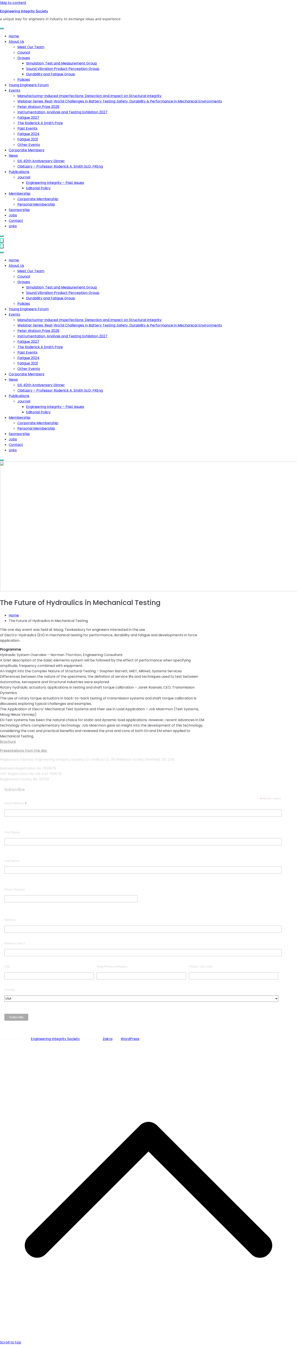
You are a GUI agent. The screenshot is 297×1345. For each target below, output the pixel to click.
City (7, 966)
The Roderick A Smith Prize (40, 122)
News (13, 155)
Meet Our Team (30, 47)
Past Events (27, 128)
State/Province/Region (112, 966)
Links (13, 226)
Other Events (28, 144)
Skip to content (13, 2)
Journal (23, 177)
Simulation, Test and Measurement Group (61, 63)
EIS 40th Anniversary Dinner (41, 160)
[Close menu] (1, 246)
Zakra (107, 1038)
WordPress (130, 1038)
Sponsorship (19, 209)
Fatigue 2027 (28, 117)
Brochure (8, 741)
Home (14, 36)
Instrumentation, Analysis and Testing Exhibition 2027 (62, 112)
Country (9, 989)
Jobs (13, 215)
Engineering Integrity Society (24, 11)
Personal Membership (36, 204)
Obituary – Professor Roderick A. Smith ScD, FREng (60, 166)
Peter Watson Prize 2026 (38, 106)
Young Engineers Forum (29, 84)
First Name (12, 832)
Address (10, 919)
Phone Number (14, 889)
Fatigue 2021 (27, 139)
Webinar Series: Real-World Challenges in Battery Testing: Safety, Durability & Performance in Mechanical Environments (119, 101)
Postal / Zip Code (201, 966)
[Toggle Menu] (1, 28)
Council (23, 52)
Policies (23, 79)
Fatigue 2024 (28, 133)
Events (14, 90)
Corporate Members (26, 150)
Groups (23, 57)
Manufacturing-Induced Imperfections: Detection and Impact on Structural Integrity (89, 95)
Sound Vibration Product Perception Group (62, 68)
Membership (19, 193)
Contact (16, 220)
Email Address (15, 803)
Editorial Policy (38, 188)
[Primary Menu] (1, 240)
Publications (19, 171)
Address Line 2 (14, 943)
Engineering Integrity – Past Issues (55, 182)
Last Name (11, 860)
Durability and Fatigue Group (50, 74)
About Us (16, 41)
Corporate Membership (37, 198)
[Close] (1, 236)
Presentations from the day (23, 750)
